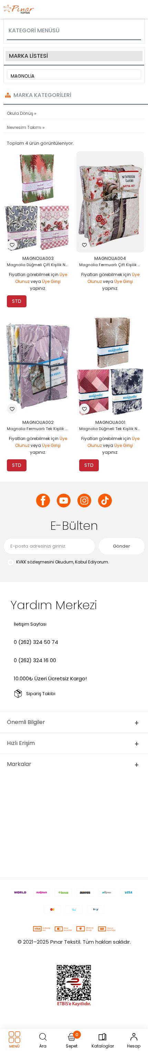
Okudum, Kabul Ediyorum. (62, 562)
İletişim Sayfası (30, 624)
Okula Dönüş (20, 113)
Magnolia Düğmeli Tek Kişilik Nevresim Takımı (112, 428)
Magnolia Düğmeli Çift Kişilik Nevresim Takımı (39, 264)
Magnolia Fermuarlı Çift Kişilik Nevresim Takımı (112, 264)
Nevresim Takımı (24, 127)
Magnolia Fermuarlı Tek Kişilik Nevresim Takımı (39, 428)
